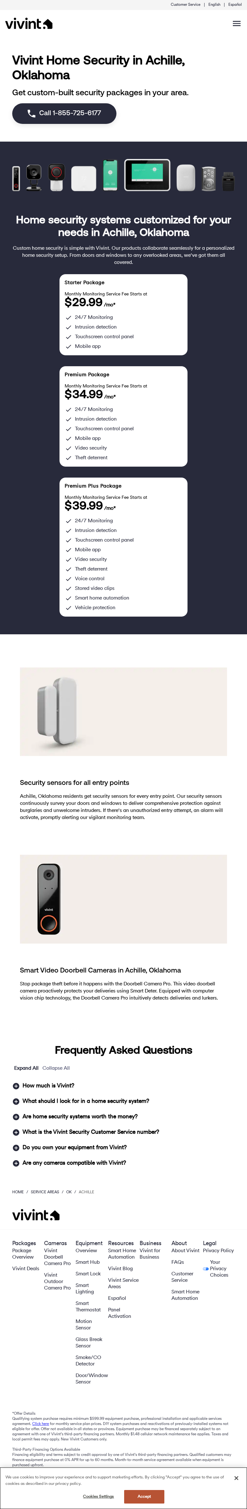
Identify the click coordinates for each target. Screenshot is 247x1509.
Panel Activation (119, 1313)
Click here (40, 1424)
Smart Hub (88, 1262)
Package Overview (23, 1254)
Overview (86, 1250)
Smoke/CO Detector (88, 1361)
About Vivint (185, 1250)
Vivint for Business (150, 1254)
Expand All (26, 1068)
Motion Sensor (84, 1325)
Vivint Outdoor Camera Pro (57, 1282)
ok (69, 1192)
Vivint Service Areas (123, 1284)
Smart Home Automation (122, 1254)
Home (18, 1192)
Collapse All (56, 1068)
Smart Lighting (85, 1289)
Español (235, 5)
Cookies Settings (98, 1497)
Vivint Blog (120, 1268)
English (214, 5)
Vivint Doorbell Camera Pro (57, 1257)
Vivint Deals (25, 1268)
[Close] (236, 1478)
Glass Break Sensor (89, 1343)
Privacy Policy (218, 1250)
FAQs (177, 1262)
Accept (144, 1497)
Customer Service (185, 5)
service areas (45, 1192)
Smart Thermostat (88, 1307)
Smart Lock (88, 1274)
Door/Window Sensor (92, 1379)
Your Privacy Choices (219, 1269)
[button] (123, 1086)
